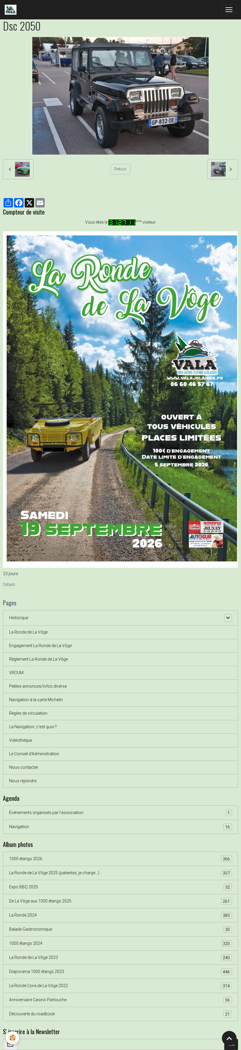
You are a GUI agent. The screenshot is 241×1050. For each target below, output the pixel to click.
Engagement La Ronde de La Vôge (40, 645)
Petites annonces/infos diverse (38, 686)
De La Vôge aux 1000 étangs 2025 (119, 901)
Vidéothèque (20, 740)
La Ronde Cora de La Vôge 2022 (119, 985)
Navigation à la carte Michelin (36, 699)
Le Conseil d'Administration (34, 753)
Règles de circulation (28, 713)
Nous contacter (23, 767)
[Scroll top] (229, 1038)
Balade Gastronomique (119, 929)
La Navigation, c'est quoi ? (33, 726)
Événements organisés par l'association (119, 812)
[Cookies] (12, 1037)
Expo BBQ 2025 (119, 887)
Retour (120, 169)
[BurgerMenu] (229, 10)
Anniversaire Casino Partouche (119, 999)
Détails (9, 584)
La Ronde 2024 (119, 915)
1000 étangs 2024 (119, 943)
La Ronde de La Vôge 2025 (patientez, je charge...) (119, 872)
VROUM (16, 672)
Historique (18, 617)
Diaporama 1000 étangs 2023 (119, 971)
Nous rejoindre (22, 780)
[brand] (12, 10)
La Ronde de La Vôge (28, 632)
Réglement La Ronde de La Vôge (38, 659)
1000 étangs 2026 (119, 858)
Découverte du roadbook (119, 1014)
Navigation (119, 826)
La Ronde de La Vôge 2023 (119, 957)
